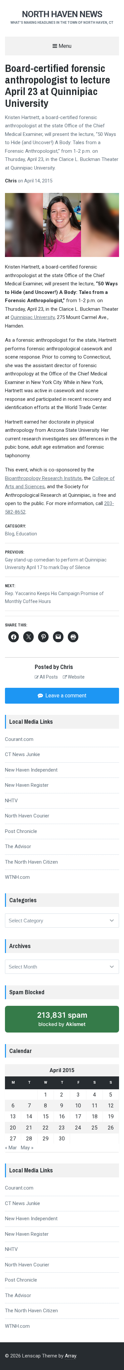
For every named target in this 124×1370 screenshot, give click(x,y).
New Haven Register (27, 785)
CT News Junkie (22, 754)
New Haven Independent (31, 770)
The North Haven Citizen (31, 862)
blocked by (62, 1019)
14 (29, 1116)
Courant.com (19, 739)
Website (76, 677)
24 (78, 1128)
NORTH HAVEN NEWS (62, 14)
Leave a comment (65, 695)
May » (27, 1148)
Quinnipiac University (33, 317)
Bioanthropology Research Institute (43, 478)
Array (70, 1356)
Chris (11, 180)
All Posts (48, 677)
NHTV (11, 801)
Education (26, 533)
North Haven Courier (27, 816)
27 (13, 1138)
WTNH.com (17, 877)
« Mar (11, 1148)
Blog (9, 533)
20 (13, 1128)
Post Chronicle (21, 831)
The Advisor (18, 846)
